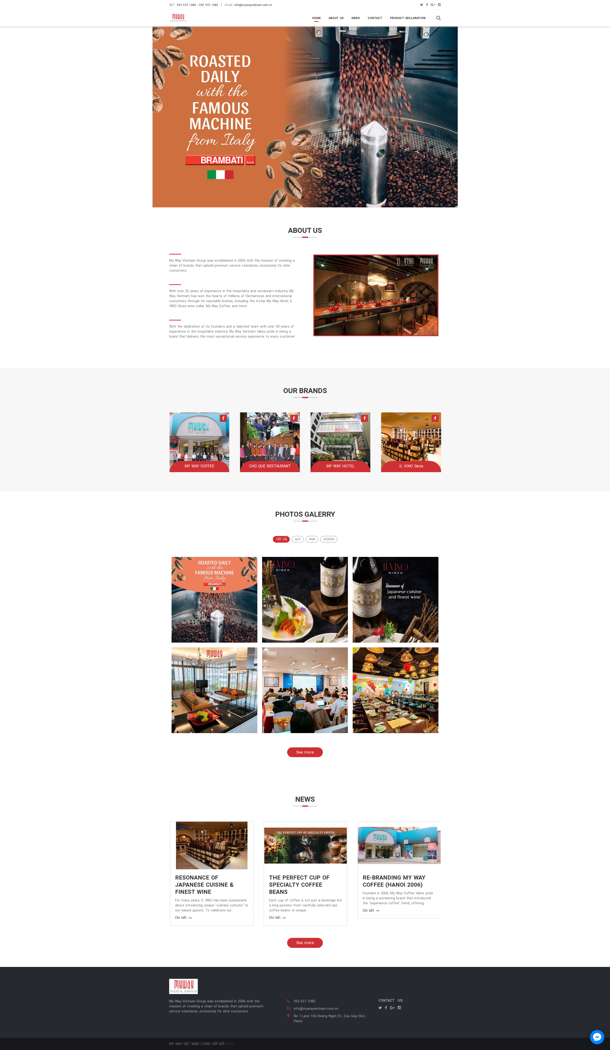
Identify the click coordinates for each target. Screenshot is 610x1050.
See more (305, 752)
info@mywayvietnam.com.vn (253, 5)
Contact (375, 18)
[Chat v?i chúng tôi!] (597, 1037)
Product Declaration (408, 18)
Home (316, 18)
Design (328, 539)
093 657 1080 (304, 1001)
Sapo (230, 1044)
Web (312, 539)
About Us (336, 18)
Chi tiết (180, 918)
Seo (298, 539)
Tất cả (281, 539)
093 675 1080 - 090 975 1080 (197, 5)
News (355, 18)
